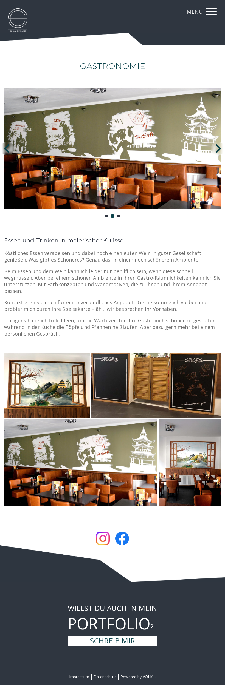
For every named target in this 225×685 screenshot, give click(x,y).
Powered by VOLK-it (138, 676)
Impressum (79, 676)
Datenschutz (105, 676)
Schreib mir (112, 641)
